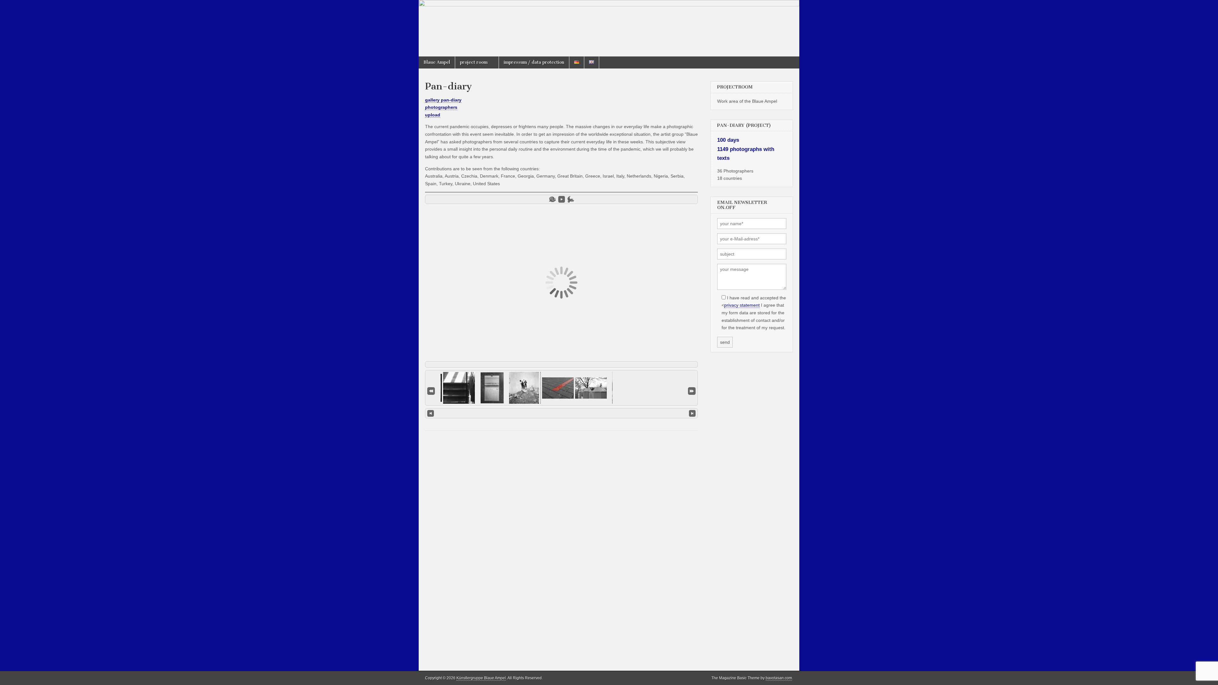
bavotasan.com (779, 678)
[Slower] (552, 199)
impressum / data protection (534, 62)
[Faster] (570, 199)
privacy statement (742, 305)
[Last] (692, 390)
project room (474, 62)
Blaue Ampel (436, 62)
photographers (441, 107)
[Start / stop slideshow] (561, 199)
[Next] (692, 413)
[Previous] (430, 413)
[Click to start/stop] (561, 412)
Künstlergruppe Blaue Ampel (481, 678)
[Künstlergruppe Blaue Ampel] (609, 28)
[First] (431, 390)
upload (432, 114)
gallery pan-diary (443, 99)
